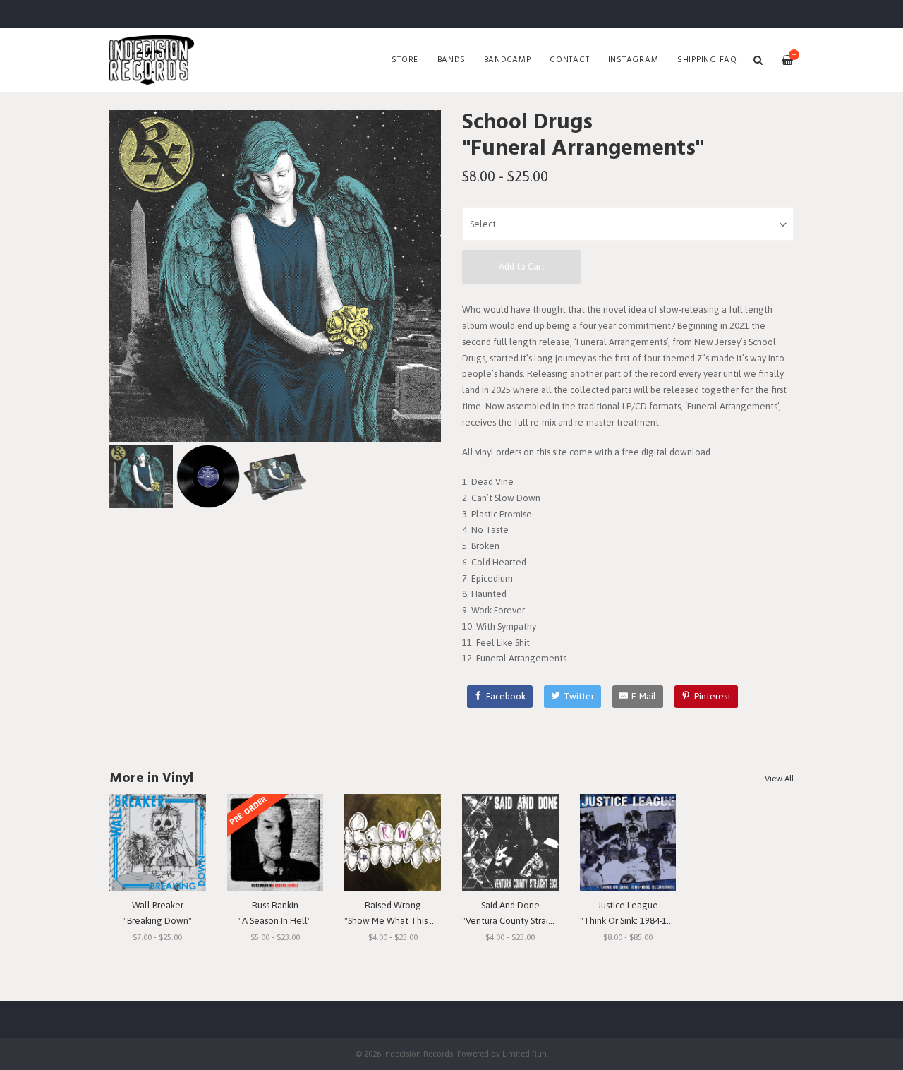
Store (405, 60)
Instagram (633, 60)
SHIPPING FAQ (707, 60)
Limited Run (524, 1053)
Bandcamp (507, 60)
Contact (569, 60)
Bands (451, 60)
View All (779, 778)
